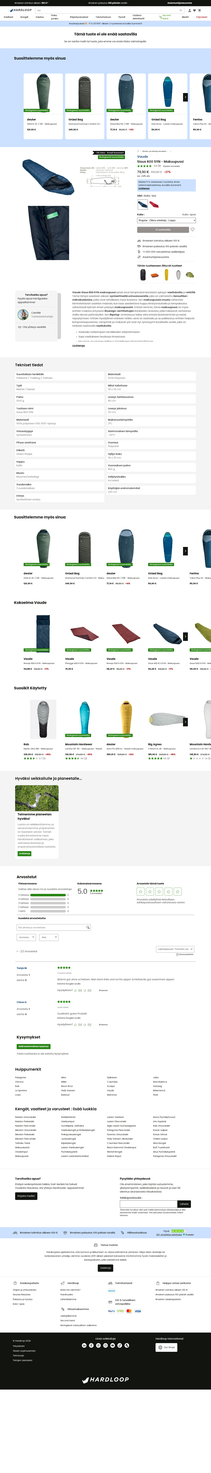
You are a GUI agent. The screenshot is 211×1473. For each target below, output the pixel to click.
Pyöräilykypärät (69, 1152)
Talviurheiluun (103, 17)
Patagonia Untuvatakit (165, 1156)
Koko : (141, 214)
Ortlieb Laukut (160, 1139)
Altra (63, 1078)
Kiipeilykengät (68, 1143)
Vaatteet (8, 17)
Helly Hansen (68, 1091)
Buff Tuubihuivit (161, 1148)
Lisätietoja (144, 188)
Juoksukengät (68, 1139)
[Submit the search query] (181, 11)
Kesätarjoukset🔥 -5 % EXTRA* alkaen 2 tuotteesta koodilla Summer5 (105, 24)
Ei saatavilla (163, 229)
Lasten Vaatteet (115, 1117)
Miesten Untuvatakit (25, 1130)
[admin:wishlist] (192, 230)
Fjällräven (112, 1078)
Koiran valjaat (160, 1130)
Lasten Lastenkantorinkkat (75, 1156)
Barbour (65, 1095)
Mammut (112, 1095)
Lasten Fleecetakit (116, 1122)
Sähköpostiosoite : (131, 1198)
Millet (64, 1082)
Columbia (112, 1082)
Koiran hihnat (160, 1135)
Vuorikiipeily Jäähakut (72, 1126)
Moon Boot (67, 1086)
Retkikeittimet (68, 1117)
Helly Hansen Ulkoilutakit (120, 1139)
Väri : (146, 196)
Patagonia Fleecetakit (118, 1130)
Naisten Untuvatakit (25, 1117)
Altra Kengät (159, 1143)
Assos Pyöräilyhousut (164, 1117)
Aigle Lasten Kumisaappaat (121, 1126)
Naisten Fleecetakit (25, 1126)
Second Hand (166, 17)
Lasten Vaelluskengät (72, 1148)
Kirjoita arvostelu (171, 166)
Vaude (142, 156)
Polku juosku (54, 17)
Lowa (18, 1095)
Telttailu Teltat (22, 1143)
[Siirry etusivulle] (139, 151)
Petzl (155, 1095)
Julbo (156, 1078)
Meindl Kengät (114, 1152)
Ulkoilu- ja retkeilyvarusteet (154, 151)
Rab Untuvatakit (161, 1126)
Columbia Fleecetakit (118, 1143)
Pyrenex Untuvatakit (117, 1135)
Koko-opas (189, 214)
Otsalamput (21, 1152)
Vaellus (40, 17)
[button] (48, 177)
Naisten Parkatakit (24, 1122)
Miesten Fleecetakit (25, 1139)
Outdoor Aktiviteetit (138, 17)
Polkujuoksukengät (71, 1135)
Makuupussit (21, 1156)
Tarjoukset (201, 17)
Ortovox (19, 1082)
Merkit (185, 17)
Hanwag (157, 1086)
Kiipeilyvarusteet (79, 17)
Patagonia (20, 1078)
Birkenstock (159, 1091)
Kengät (24, 17)
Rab (17, 1086)
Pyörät (121, 17)
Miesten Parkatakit (24, 1135)
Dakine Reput (114, 1156)
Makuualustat (22, 1148)
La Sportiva (21, 1091)
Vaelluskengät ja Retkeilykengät (78, 1130)
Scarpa (111, 1086)
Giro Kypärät (159, 1122)
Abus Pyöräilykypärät (164, 1152)
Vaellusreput (67, 1122)
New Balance (160, 1082)
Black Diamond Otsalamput (121, 1148)
